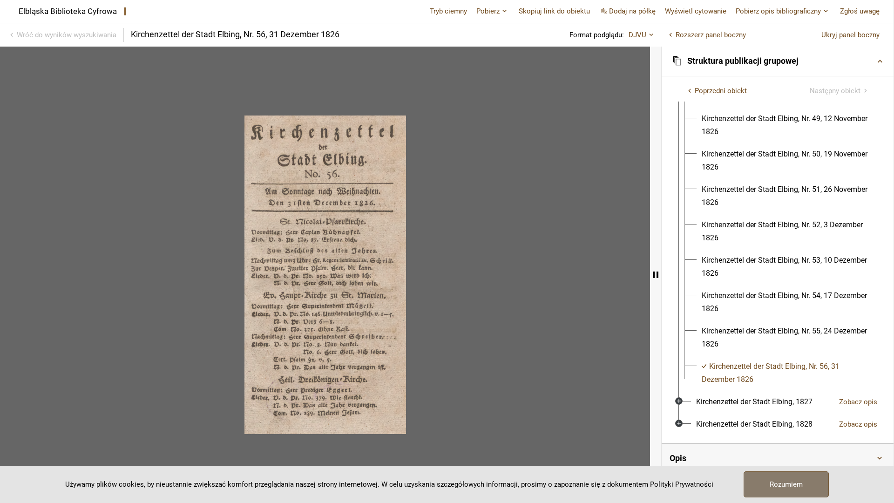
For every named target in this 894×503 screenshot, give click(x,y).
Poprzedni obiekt (721, 91)
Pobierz (488, 11)
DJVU (637, 35)
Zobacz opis (858, 402)
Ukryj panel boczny (850, 35)
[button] (778, 61)
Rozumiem (786, 484)
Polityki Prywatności (681, 484)
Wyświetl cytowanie (695, 11)
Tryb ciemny (448, 11)
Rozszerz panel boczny (711, 35)
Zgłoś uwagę (860, 11)
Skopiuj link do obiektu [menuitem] (554, 11)
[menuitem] (786, 125)
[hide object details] (655, 275)
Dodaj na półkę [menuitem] (632, 11)
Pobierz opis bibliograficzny (778, 11)
